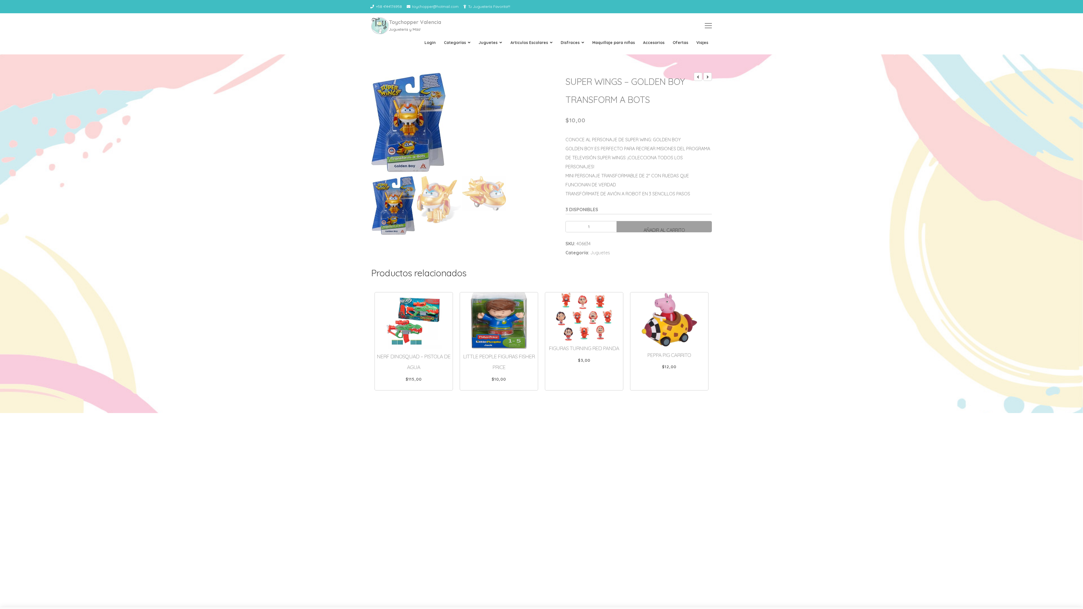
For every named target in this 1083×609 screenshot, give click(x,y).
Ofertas (680, 42)
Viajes (702, 42)
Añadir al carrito (664, 229)
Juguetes (488, 42)
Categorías (455, 42)
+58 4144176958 (389, 6)
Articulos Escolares (529, 42)
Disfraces (570, 42)
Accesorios (653, 42)
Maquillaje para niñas (613, 42)
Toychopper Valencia (415, 22)
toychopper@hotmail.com (435, 6)
